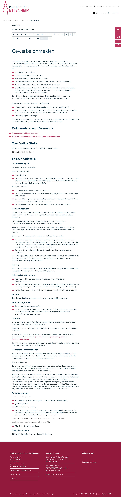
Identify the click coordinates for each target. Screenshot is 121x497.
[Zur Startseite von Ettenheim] (16, 8)
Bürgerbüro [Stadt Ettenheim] (22, 152)
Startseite (5, 20)
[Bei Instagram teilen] (97, 13)
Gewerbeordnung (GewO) (21, 397)
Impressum (22, 494)
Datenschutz (13, 494)
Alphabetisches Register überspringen (23, 29)
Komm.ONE (107, 494)
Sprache (103, 13)
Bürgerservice (24, 20)
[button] (118, 37)
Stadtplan (13, 478)
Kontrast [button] (91, 6)
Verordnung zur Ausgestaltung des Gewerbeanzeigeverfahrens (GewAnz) (38, 418)
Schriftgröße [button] (83, 6)
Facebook (86, 462)
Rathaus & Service (14, 20)
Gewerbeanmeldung (22, 133)
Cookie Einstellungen (49, 494)
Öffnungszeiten (15, 474)
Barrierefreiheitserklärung (33, 494)
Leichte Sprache (101, 6)
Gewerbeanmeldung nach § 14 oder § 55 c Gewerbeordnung (37, 136)
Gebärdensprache (112, 6)
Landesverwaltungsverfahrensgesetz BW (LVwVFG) (30, 422)
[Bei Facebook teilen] (94, 13)
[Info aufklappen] (118, 33)
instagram (93, 462)
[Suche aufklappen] (118, 29)
